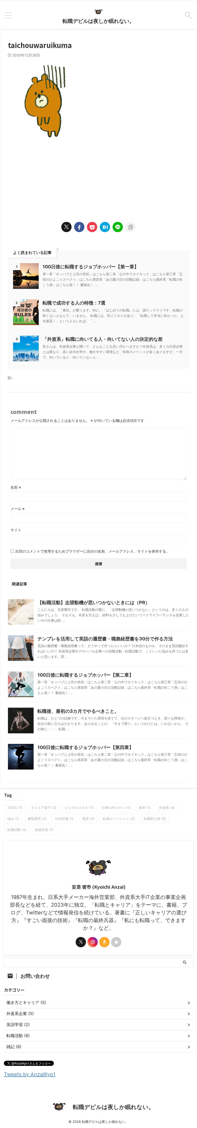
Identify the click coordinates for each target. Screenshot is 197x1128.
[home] (116, 942)
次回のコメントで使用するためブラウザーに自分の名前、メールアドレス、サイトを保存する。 (92, 551)
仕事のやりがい (116, 807)
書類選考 (37, 819)
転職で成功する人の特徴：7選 (74, 303)
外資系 (167, 807)
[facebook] (79, 227)
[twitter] (66, 227)
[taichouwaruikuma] (105, 227)
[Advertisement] (98, 176)
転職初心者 (155, 819)
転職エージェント (119, 819)
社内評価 (64, 819)
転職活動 (16, 830)
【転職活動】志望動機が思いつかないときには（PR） (93, 602)
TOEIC (14, 807)
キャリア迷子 (43, 807)
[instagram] (92, 942)
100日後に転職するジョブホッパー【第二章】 (85, 675)
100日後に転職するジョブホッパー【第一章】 (91, 266)
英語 (88, 819)
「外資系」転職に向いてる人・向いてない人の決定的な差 (103, 339)
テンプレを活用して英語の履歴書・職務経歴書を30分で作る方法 (105, 638)
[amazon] (104, 942)
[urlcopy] (130, 227)
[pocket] (92, 227)
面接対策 (44, 830)
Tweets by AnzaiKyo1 (29, 1074)
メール (18, 508)
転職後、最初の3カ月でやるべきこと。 (78, 711)
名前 (16, 487)
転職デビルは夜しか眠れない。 (98, 21)
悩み (13, 819)
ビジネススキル (79, 807)
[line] (118, 227)
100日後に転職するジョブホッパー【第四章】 (85, 747)
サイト (16, 530)
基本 (145, 807)
